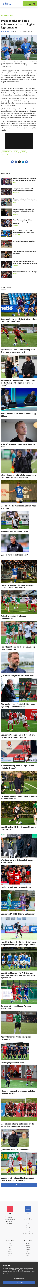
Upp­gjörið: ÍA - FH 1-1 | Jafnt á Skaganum (18, 914)
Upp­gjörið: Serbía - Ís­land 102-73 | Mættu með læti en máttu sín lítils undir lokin (23, 211)
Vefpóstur (28, 1229)
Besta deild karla (6, 151)
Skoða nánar (6, 1274)
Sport (10, 1247)
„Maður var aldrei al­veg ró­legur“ (14, 555)
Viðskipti (10, 1245)
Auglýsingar (28, 1218)
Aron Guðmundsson (7, 31)
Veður (28, 1251)
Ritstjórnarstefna (28, 1222)
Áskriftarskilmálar (28, 1224)
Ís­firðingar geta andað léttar (12, 1063)
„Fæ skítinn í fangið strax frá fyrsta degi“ (17, 676)
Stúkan (15, 151)
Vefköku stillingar (19, 1278)
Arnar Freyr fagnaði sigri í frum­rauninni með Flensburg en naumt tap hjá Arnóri (25, 221)
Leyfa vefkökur (19, 1282)
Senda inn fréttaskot (28, 1233)
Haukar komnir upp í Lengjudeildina (16, 887)
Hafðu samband (28, 1220)
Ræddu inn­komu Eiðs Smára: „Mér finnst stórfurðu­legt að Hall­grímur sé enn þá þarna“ (18, 383)
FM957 (28, 1255)
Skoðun (10, 1251)
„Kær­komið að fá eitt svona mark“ (15, 1150)
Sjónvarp (10, 1253)
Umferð (28, 1227)
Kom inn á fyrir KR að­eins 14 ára (14, 532)
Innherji (28, 1243)
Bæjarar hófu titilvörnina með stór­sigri (25, 272)
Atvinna (28, 1247)
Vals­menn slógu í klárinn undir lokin (24, 241)
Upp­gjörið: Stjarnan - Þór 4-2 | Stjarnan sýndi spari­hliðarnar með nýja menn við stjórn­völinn (18, 975)
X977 (28, 1257)
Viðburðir (28, 1249)
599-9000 (11, 1225)
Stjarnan (23, 151)
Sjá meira (19, 1185)
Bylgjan (28, 1253)
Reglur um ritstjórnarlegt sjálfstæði (9, 1217)
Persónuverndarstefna (10, 1219)
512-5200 (29, 1216)
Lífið (10, 1249)
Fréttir (10, 1243)
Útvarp (10, 1255)
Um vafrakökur (28, 1231)
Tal (28, 1259)
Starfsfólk (28, 1225)
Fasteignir (28, 1245)
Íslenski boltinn (5, 154)
